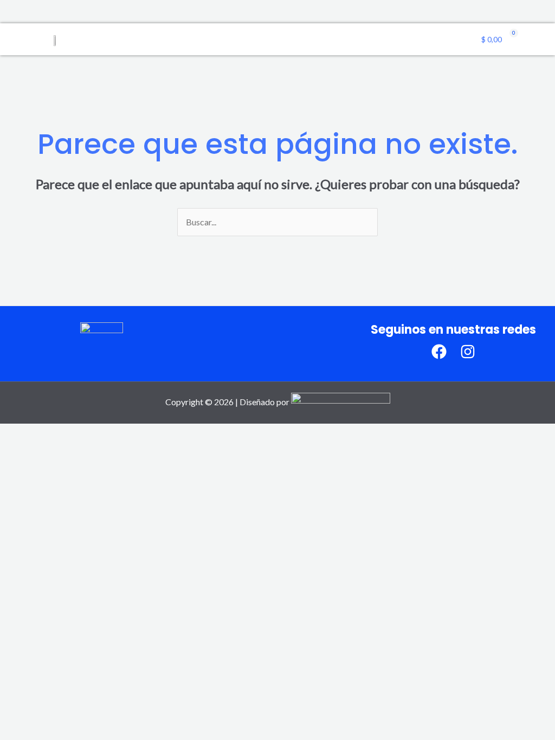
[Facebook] (439, 351)
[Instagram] (467, 351)
